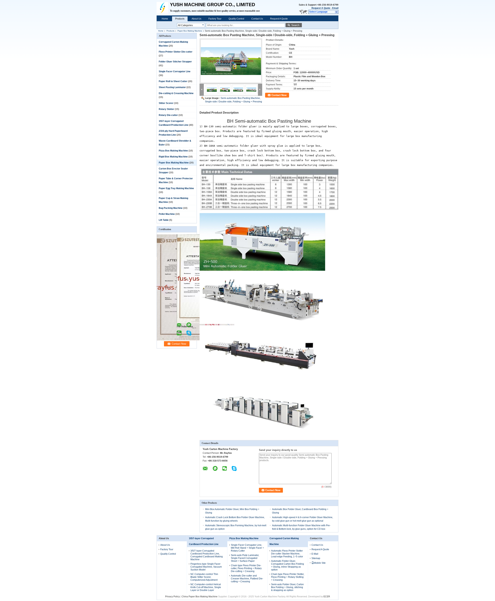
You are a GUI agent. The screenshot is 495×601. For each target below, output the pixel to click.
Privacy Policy (172, 596)
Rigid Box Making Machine (173, 156)
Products (179, 18)
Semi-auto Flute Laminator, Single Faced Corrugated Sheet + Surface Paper (245, 558)
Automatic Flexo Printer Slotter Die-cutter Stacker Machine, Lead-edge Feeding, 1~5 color (287, 553)
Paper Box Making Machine (190, 31)
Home (165, 18)
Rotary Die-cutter (168, 115)
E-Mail (315, 554)
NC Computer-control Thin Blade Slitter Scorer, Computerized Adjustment (204, 577)
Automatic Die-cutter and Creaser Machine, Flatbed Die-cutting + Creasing (247, 578)
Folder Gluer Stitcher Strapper (175, 61)
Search (295, 25)
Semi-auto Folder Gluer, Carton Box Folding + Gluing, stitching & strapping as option (287, 587)
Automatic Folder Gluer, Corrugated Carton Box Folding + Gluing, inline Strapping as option (287, 565)
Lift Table (164, 220)
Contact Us (257, 18)
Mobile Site (320, 563)
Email (335, 8)
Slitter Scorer (166, 103)
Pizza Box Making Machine (173, 150)
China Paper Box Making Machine (200, 596)
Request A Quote (321, 8)
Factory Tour (214, 18)
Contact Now (279, 95)
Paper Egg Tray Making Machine (176, 188)
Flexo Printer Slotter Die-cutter (175, 51)
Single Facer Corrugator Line (174, 71)
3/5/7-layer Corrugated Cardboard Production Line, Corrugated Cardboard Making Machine (206, 555)
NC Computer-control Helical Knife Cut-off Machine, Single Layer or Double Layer (205, 587)
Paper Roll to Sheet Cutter (173, 81)
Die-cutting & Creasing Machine (176, 93)
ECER (326, 596)
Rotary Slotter (166, 109)
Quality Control (236, 18)
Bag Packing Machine (171, 208)
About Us (196, 18)
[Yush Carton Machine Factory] (336, 12)
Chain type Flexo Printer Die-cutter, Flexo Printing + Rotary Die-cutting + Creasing (246, 568)
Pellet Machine (167, 214)
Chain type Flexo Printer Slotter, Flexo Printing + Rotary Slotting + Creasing (287, 577)
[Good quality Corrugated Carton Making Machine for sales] (195, 339)
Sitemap (316, 558)
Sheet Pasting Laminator (172, 87)
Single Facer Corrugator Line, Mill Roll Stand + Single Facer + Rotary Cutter (247, 548)
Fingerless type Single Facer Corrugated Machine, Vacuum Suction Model (206, 567)
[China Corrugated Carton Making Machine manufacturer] (163, 7)
